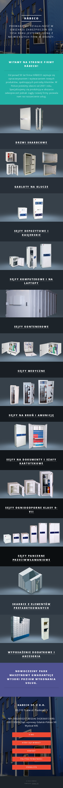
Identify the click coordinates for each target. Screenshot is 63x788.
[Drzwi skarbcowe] (31, 119)
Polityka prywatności (31, 759)
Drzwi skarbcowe (31, 142)
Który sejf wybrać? (31, 743)
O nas (31, 735)
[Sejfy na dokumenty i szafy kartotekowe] (31, 436)
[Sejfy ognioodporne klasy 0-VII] (31, 484)
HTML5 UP (35, 783)
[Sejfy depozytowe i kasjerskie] (31, 207)
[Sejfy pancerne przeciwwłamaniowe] (31, 532)
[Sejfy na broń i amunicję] (31, 392)
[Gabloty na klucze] (31, 163)
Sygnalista (31, 767)
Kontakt (31, 751)
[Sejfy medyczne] (31, 347)
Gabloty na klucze (32, 186)
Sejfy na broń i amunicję (31, 415)
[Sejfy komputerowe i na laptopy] (31, 255)
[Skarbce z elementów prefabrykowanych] (31, 580)
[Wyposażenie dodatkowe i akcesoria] (31, 629)
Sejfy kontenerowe (31, 326)
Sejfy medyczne (31, 371)
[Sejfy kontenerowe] (31, 303)
